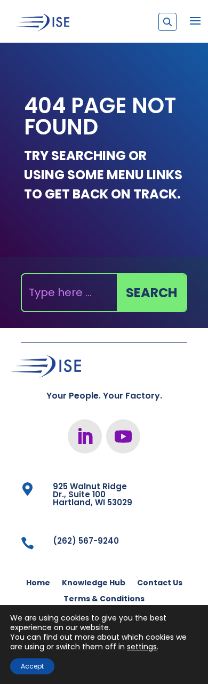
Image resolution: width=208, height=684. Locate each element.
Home (38, 583)
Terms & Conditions (104, 599)
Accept (32, 666)
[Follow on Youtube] (123, 436)
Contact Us (159, 583)
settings (142, 646)
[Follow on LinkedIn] (85, 436)
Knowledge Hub (93, 583)
